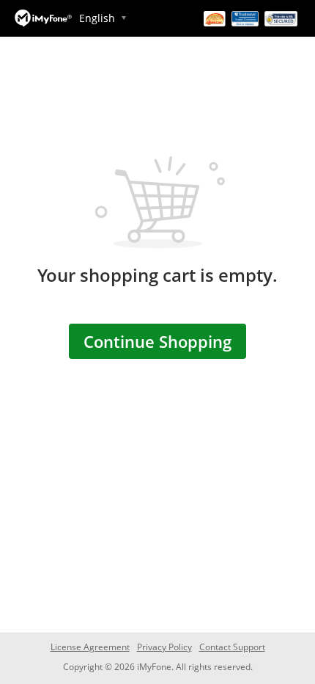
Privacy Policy (164, 647)
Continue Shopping (157, 341)
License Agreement (90, 647)
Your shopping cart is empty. (157, 275)
